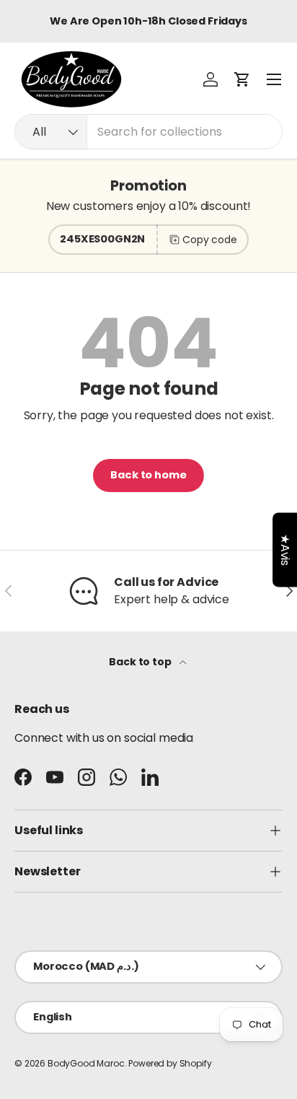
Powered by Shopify (169, 1063)
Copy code (209, 239)
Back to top (141, 661)
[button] (242, 79)
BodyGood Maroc (86, 1063)
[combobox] (148, 132)
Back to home (148, 475)
